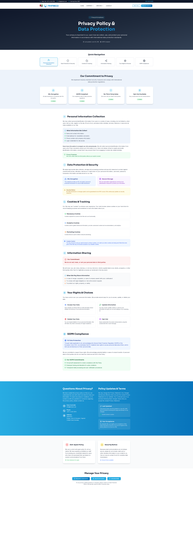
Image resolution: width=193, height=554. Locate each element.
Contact (109, 5)
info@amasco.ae (71, 407)
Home (82, 5)
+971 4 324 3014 (71, 411)
